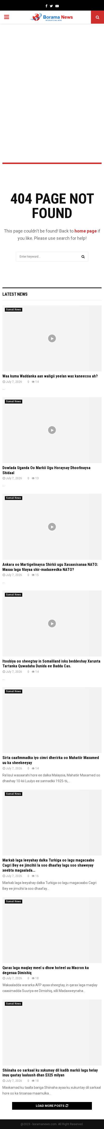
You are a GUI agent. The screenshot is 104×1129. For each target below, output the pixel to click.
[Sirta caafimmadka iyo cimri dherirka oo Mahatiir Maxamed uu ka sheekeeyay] (52, 720)
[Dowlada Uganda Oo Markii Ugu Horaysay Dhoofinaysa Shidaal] (52, 430)
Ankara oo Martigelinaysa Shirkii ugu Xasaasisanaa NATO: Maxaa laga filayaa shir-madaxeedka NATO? (50, 567)
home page (85, 230)
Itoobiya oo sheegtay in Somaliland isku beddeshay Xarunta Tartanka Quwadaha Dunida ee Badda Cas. (51, 664)
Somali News (13, 309)
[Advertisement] (52, 80)
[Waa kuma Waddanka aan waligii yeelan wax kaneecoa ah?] (52, 338)
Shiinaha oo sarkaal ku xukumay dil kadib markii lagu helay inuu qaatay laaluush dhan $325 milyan (50, 1073)
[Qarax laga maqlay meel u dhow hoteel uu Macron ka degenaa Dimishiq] (52, 930)
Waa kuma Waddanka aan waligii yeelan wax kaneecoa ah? (50, 376)
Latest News (15, 294)
